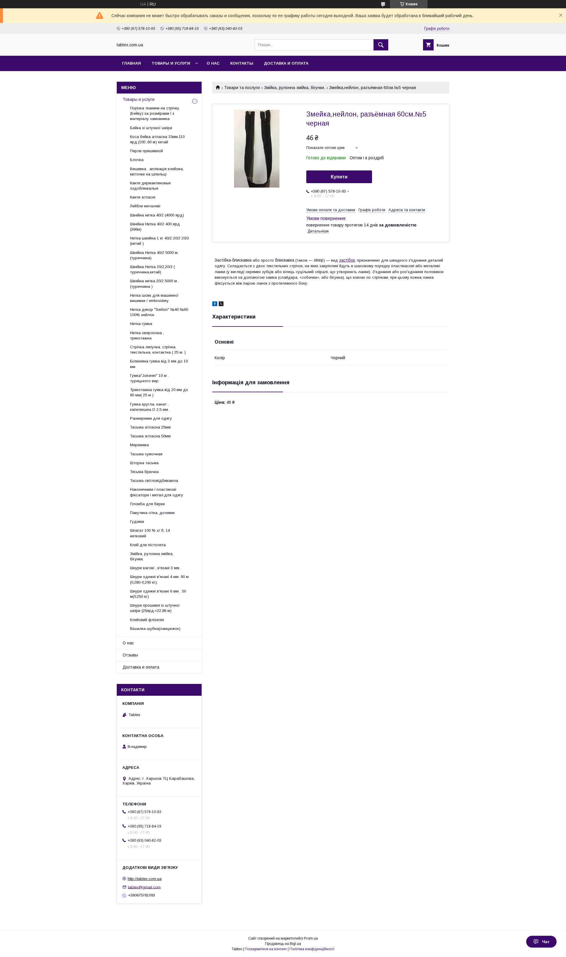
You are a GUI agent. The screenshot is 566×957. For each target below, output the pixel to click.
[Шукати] (381, 44)
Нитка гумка (141, 323)
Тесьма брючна (144, 472)
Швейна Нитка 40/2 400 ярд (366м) (155, 227)
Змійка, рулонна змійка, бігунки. (294, 87)
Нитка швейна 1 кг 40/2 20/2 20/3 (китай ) (159, 241)
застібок (347, 260)
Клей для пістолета (148, 545)
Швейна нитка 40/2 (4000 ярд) (157, 215)
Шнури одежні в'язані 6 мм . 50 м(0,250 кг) (158, 594)
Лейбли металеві (145, 206)
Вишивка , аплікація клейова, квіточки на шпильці (157, 171)
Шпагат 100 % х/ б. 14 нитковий (150, 533)
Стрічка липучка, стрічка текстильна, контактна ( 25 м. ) (158, 349)
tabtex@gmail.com (144, 887)
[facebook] (214, 304)
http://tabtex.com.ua (145, 878)
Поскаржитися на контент (266, 949)
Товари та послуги (242, 87)
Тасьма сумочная (146, 454)
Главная (131, 63)
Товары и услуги (171, 63)
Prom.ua (311, 938)
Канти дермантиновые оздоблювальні (150, 186)
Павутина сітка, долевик (152, 512)
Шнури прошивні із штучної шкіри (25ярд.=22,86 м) (155, 608)
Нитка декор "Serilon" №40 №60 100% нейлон (159, 312)
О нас (213, 63)
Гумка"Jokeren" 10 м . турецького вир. (149, 378)
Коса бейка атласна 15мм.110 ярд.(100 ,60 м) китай (157, 139)
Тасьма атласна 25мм (150, 427)
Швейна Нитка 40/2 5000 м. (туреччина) (154, 255)
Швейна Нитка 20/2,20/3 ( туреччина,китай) (152, 269)
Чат (545, 941)
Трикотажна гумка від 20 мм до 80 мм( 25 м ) (159, 392)
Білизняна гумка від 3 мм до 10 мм (159, 364)
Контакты (241, 63)
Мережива (139, 445)
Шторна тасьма (144, 463)
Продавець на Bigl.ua (283, 944)
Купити (339, 176)
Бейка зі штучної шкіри (151, 128)
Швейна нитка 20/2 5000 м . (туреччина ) (154, 283)
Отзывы (130, 655)
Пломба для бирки (147, 504)
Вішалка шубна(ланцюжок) (155, 628)
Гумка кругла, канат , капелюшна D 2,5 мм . (150, 407)
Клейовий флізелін (147, 620)
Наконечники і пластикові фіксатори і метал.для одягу (156, 492)
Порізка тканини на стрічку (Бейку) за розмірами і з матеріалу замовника (154, 113)
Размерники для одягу (151, 418)
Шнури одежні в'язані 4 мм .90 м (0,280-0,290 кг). (159, 579)
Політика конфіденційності (311, 949)
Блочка (137, 159)
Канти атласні (142, 197)
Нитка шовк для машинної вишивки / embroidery (154, 298)
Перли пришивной (146, 151)
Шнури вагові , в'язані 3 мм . (155, 568)
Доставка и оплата (286, 63)
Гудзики (137, 521)
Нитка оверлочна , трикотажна (147, 335)
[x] (221, 304)
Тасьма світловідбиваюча (154, 480)
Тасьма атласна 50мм (150, 436)
